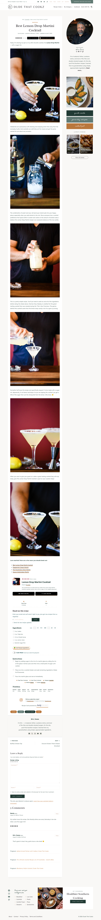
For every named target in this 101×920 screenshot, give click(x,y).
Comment (14, 765)
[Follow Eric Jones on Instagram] (35, 733)
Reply (57, 813)
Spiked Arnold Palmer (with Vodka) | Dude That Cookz (33, 851)
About (54, 1)
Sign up (25, 1)
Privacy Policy (24, 916)
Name (13, 787)
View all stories (79, 157)
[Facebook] (41, 2)
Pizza (28, 902)
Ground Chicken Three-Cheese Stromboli (51, 743)
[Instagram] (38, 2)
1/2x (45, 628)
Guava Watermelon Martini (21, 572)
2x (51, 628)
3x (55, 628)
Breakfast (19, 897)
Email (39, 787)
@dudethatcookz (30, 701)
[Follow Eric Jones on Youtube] (38, 733)
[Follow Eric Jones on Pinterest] (40, 733)
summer (21, 711)
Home (51, 1)
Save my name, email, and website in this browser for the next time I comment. (33, 792)
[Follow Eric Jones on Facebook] (29, 733)
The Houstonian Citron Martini (21, 569)
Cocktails (35, 22)
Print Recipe (24, 593)
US (34, 628)
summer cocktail (30, 711)
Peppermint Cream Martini (21, 567)
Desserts (19, 904)
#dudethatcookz (48, 701)
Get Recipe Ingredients (22, 648)
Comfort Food (20, 902)
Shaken (32, 682)
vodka (38, 711)
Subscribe (67, 1)
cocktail (13, 711)
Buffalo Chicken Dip (16, 742)
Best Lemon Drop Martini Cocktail (23, 565)
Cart (62, 1)
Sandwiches (30, 904)
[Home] (23, 19)
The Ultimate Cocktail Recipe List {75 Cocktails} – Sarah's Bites (35, 860)
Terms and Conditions (36, 916)
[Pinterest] (44, 2)
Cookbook (77, 7)
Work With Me (85, 7)
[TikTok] (47, 2)
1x (48, 628)
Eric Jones (21, 33)
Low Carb (30, 897)
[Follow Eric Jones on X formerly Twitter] (32, 733)
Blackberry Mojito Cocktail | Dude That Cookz (30, 868)
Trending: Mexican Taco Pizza (82, 1)
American (43, 682)
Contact (58, 1)
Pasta (28, 899)
